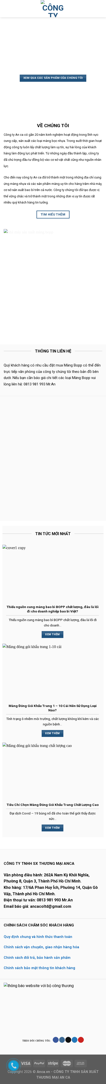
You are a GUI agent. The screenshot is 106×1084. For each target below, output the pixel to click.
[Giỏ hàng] (99, 8)
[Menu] (7, 8)
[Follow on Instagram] (62, 1040)
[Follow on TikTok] (68, 1040)
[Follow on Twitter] (74, 1040)
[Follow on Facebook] (55, 1040)
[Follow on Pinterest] (81, 1040)
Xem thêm (52, 634)
